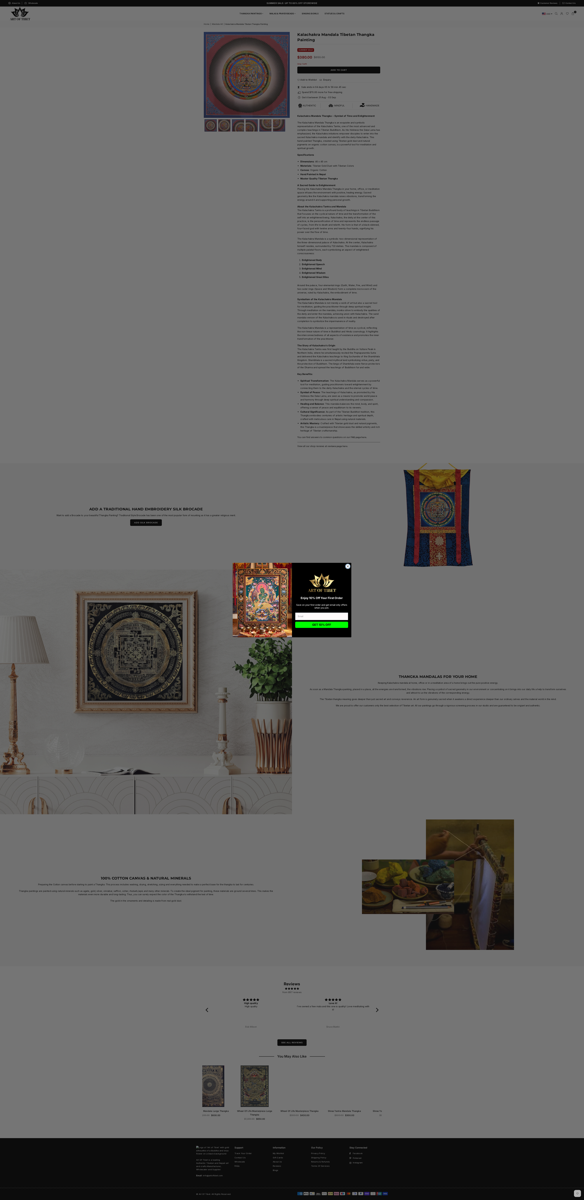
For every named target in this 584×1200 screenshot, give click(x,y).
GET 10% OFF (321, 625)
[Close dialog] (348, 566)
